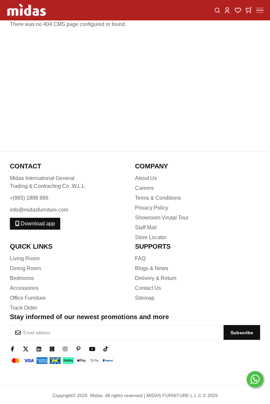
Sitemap (144, 298)
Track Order (23, 308)
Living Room (25, 258)
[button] (227, 10)
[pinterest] (78, 348)
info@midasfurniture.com (39, 210)
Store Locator (150, 237)
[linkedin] (38, 348)
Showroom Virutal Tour (161, 217)
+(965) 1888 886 (29, 198)
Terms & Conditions (158, 198)
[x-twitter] (25, 348)
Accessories (24, 288)
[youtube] (92, 348)
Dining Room (25, 268)
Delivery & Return (155, 278)
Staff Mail (146, 227)
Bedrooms (22, 278)
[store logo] (27, 10)
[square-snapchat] (52, 348)
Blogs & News (151, 268)
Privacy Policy (151, 208)
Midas (96, 395)
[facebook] (12, 348)
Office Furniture (28, 298)
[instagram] (65, 348)
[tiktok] (105, 348)
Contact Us (148, 288)
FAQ (140, 258)
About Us (146, 178)
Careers (144, 188)
